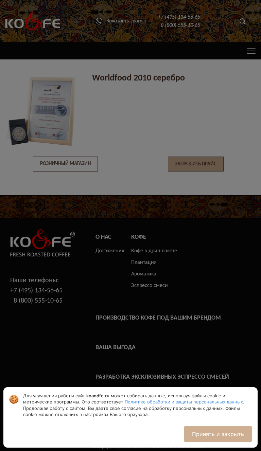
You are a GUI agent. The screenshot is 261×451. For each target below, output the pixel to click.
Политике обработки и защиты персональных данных (184, 401)
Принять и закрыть (218, 434)
